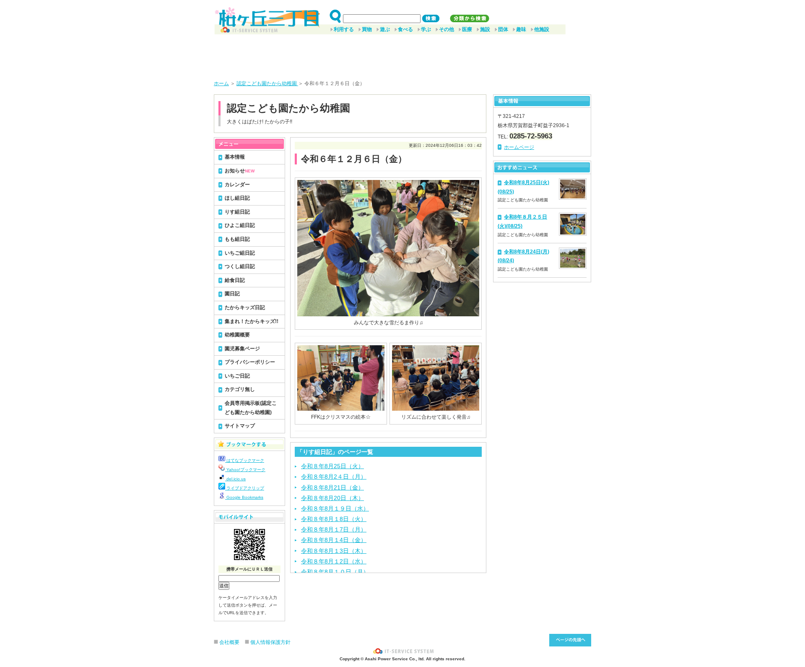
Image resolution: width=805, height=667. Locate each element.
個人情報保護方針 (270, 642)
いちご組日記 (240, 253)
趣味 (521, 29)
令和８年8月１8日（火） (333, 519)
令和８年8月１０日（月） (335, 571)
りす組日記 (237, 212)
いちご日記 (237, 376)
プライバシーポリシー (250, 362)
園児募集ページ (242, 349)
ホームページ (519, 147)
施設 (485, 29)
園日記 (232, 294)
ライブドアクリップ (244, 488)
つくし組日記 (240, 266)
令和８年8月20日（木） (332, 498)
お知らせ (239, 171)
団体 (503, 29)
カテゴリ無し (240, 389)
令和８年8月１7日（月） (333, 529)
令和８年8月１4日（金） (333, 540)
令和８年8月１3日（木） (333, 550)
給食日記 (235, 280)
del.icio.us (235, 479)
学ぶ (426, 29)
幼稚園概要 (237, 335)
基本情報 (235, 157)
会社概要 (229, 642)
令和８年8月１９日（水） (335, 508)
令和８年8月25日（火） (332, 466)
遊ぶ (385, 29)
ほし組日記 (237, 198)
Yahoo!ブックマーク (245, 469)
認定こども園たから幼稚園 (267, 83)
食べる (405, 29)
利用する (344, 29)
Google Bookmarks (244, 497)
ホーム (221, 83)
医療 (467, 29)
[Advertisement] (402, 54)
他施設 (541, 29)
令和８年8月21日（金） (332, 487)
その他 (446, 29)
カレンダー (237, 185)
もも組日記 (237, 239)
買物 (367, 29)
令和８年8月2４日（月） (333, 476)
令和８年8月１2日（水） (333, 561)
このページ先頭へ (570, 640)
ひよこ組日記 (240, 225)
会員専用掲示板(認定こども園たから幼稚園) (251, 407)
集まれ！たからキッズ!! (251, 321)
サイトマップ (240, 426)
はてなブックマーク (244, 460)
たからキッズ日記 (245, 307)
